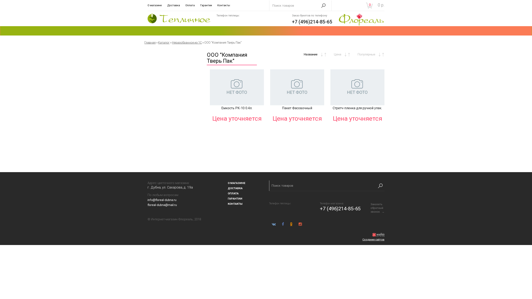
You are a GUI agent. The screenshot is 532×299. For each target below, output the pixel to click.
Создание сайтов (373, 239)
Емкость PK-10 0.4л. (236, 108)
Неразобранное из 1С (187, 42)
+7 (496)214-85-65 (312, 22)
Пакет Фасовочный (297, 108)
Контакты (223, 5)
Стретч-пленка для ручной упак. (357, 108)
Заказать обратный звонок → (377, 208)
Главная (150, 42)
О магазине (155, 5)
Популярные (366, 54)
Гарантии (206, 5)
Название (311, 54)
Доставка (173, 5)
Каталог (164, 42)
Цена (337, 54)
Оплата (190, 5)
